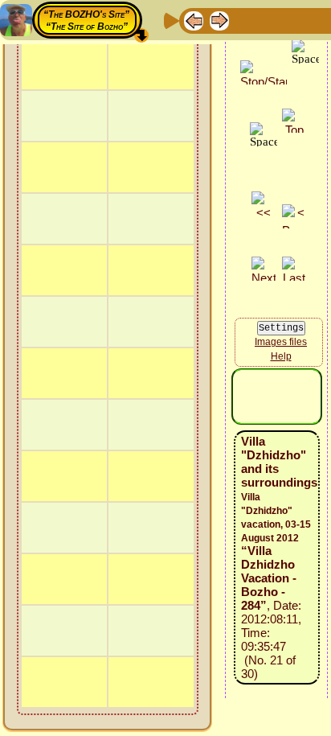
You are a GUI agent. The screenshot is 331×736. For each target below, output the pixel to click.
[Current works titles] (296, 20)
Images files (281, 341)
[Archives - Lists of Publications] (245, 20)
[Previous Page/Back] (193, 20)
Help (281, 356)
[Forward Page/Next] (219, 20)
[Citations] (270, 20)
